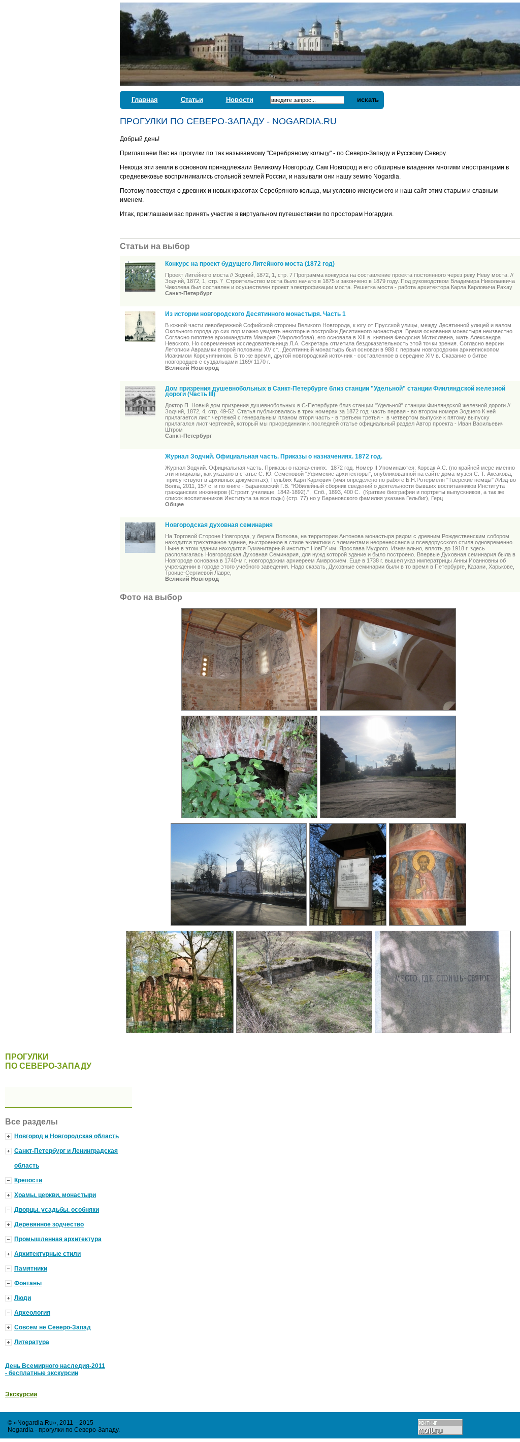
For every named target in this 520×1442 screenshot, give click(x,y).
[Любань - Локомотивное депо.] (389, 821)
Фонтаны (28, 1283)
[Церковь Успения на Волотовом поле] (250, 713)
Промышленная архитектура (58, 1239)
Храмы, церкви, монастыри (55, 1195)
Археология (32, 1312)
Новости (239, 99)
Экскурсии (21, 1394)
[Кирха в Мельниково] (444, 1036)
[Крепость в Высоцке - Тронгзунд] (250, 821)
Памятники (30, 1268)
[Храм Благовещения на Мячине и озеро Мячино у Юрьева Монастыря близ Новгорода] (389, 713)
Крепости (28, 1180)
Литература (31, 1342)
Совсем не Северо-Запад (52, 1327)
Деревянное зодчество (49, 1224)
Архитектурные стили (47, 1253)
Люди (22, 1298)
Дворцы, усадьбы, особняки (56, 1209)
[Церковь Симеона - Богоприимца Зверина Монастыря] (429, 928)
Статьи (192, 99)
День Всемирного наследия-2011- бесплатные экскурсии (55, 1369)
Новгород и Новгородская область (66, 1136)
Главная (145, 99)
